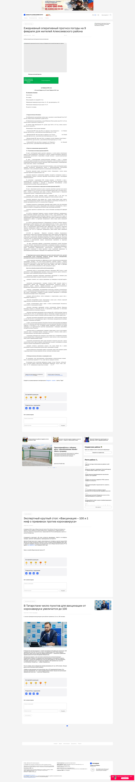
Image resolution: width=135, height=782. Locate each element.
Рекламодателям (33, 18)
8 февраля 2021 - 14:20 (27, 35)
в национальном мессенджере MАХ (55, 375)
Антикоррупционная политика (29, 775)
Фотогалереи (66, 743)
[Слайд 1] (48, 467)
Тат (98, 15)
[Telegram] (34, 408)
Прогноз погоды (28, 23)
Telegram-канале (29, 375)
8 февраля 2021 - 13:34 (27, 525)
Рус (93, 15)
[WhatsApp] (37, 408)
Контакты (41, 18)
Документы (73, 743)
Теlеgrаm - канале (51, 380)
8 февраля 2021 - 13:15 (27, 612)
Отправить (63, 425)
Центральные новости (30, 601)
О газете (47, 18)
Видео (60, 743)
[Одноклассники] (30, 408)
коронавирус (28, 715)
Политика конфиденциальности (29, 777)
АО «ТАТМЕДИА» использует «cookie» (30, 775)
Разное (79, 743)
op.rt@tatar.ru (31, 545)
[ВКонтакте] (26, 408)
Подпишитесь (125, 778)
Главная (25, 18)
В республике (28, 514)
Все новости (98, 507)
